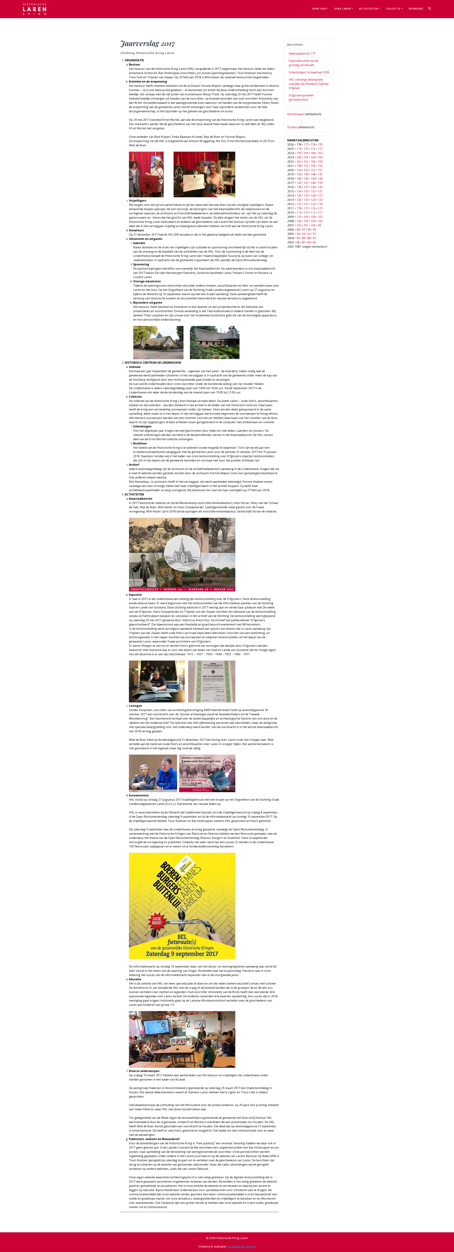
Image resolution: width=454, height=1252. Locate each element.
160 (313, 161)
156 (313, 166)
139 (320, 183)
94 (298, 234)
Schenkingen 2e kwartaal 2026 (309, 72)
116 (313, 208)
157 (306, 166)
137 (306, 187)
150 (299, 174)
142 (299, 183)
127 (320, 196)
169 (306, 153)
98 (298, 230)
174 (299, 149)
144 (313, 179)
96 (309, 230)
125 (306, 200)
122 (299, 204)
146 (299, 179)
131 (320, 191)
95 (314, 230)
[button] (429, 9)
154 (299, 170)
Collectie (393, 8)
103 (320, 221)
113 (306, 213)
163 (320, 157)
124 (313, 200)
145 (306, 179)
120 (313, 204)
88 (309, 238)
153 (306, 170)
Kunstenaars (295, 114)
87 (314, 238)
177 (306, 144)
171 (320, 149)
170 (299, 153)
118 (299, 208)
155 (320, 166)
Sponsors (416, 8)
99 (319, 225)
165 (306, 157)
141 (306, 183)
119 (320, 204)
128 (313, 196)
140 (313, 183)
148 (313, 174)
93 (303, 234)
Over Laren (342, 8)
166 (299, 157)
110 (299, 217)
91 (314, 234)
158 (299, 166)
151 (320, 170)
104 (313, 221)
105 (306, 221)
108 (313, 217)
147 (320, 174)
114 (299, 213)
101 (306, 225)
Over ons (319, 8)
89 (303, 238)
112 (313, 213)
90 (298, 238)
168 (313, 153)
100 (313, 225)
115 (320, 208)
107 (320, 217)
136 (313, 187)
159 (320, 161)
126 (299, 200)
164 (313, 157)
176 (313, 144)
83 (314, 242)
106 (299, 221)
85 (303, 242)
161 (306, 161)
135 (320, 187)
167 (320, 153)
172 (313, 149)
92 (309, 234)
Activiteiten (368, 8)
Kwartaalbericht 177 (302, 53)
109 (306, 217)
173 (306, 149)
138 (299, 187)
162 (299, 161)
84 (309, 242)
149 (306, 174)
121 (306, 204)
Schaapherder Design (241, 1246)
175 (320, 144)
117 (306, 208)
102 (299, 225)
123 (320, 200)
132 (313, 191)
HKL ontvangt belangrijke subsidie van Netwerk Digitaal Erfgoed (308, 84)
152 (313, 170)
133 (306, 191)
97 (303, 230)
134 (299, 191)
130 (299, 196)
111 (320, 213)
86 (298, 242)
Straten (292, 127)
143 (320, 179)
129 (306, 196)
